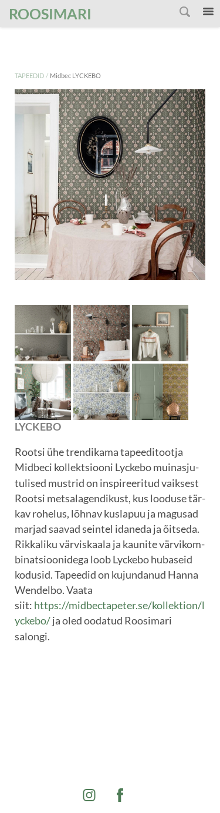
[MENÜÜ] (208, 11)
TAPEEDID (29, 75)
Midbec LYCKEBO (75, 75)
